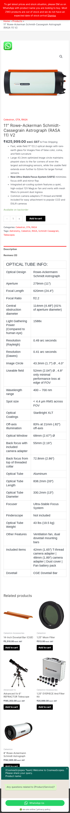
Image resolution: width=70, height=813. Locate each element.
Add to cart (35, 218)
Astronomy (15, 231)
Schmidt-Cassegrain (48, 231)
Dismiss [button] (52, 15)
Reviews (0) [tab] (10, 255)
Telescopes (9, 235)
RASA (24, 119)
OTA (17, 119)
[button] (61, 57)
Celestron (9, 119)
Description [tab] (10, 249)
